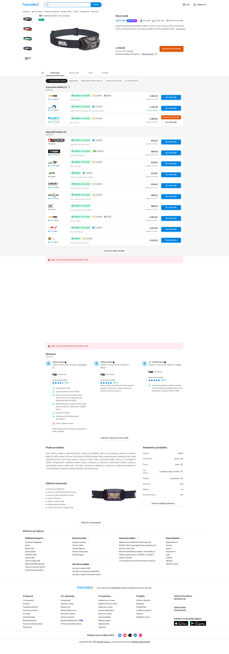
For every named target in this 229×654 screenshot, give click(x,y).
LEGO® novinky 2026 (32, 561)
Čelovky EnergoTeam (80, 552)
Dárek (109, 95)
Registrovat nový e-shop (107, 604)
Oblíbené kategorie (34, 538)
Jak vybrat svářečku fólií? (81, 568)
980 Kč (154, 195)
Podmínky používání (30, 607)
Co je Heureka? (28, 600)
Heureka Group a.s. (104, 642)
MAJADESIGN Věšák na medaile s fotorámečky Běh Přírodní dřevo (138, 552)
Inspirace (139, 614)
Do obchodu (171, 97)
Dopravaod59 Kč (152, 99)
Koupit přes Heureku (171, 117)
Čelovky (76, 12)
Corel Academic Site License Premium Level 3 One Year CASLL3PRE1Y (138, 561)
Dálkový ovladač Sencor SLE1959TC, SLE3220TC (136, 555)
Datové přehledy (104, 617)
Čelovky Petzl (85, 12)
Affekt (178, 365)
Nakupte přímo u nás (68, 610)
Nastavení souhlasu (68, 614)
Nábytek (169, 561)
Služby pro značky (105, 614)
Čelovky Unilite (77, 545)
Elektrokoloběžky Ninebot (34, 564)
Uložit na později (176, 21)
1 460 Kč (153, 119)
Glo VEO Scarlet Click (126, 548)
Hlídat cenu (159, 21)
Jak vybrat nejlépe (80, 564)
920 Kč (154, 162)
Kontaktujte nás (180, 598)
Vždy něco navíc (148, 54)
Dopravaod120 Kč (151, 155)
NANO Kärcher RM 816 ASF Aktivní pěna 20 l (135, 542)
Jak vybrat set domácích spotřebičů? (85, 571)
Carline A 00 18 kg (125, 558)
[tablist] (104, 73)
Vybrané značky (79, 538)
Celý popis (180, 29)
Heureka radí (65, 607)
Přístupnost (27, 627)
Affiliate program (104, 620)
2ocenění (99, 151)
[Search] (43, 73)
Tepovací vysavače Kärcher (35, 567)
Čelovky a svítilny (66, 12)
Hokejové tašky (31, 555)
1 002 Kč (153, 96)
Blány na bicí (29, 548)
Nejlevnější (73, 81)
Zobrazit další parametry (163, 503)
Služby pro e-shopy (105, 607)
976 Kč (154, 184)
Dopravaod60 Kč (152, 198)
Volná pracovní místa (30, 610)
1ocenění (98, 95)
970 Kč (154, 173)
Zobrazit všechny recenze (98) (114, 438)
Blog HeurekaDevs (30, 620)
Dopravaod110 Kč (151, 188)
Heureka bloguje (29, 617)
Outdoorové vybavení (51, 12)
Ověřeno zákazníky (143, 600)
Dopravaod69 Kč (152, 144)
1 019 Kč (153, 228)
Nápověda (102, 627)
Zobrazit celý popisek (91, 522)
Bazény (169, 548)
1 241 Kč (153, 107)
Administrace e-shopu (106, 600)
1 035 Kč (153, 240)
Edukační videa (103, 624)
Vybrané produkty (127, 538)
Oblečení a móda (172, 564)
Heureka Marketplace (106, 610)
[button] (55, 72)
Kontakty (26, 604)
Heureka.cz (26, 12)
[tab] (55, 73)
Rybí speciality (30, 552)
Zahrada (169, 558)
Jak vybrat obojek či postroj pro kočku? (86, 574)
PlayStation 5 (171, 552)
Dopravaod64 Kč (152, 231)
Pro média (26, 614)
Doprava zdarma (152, 110)
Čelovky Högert (78, 555)
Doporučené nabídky (58, 81)
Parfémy (169, 545)
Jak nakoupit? (66, 600)
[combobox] (67, 4)
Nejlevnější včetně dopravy (92, 81)
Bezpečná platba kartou (69, 620)
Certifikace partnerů (143, 610)
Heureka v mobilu (67, 604)
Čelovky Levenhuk (79, 542)
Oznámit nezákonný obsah (32, 624)
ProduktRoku (141, 607)
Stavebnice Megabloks (33, 542)
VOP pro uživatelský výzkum (71, 624)
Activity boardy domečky (34, 570)
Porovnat (146, 21)
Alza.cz (103, 367)
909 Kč (154, 151)
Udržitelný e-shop (143, 617)
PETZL (180, 453)
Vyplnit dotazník (180, 610)
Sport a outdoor (37, 12)
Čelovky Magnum (78, 548)
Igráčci (27, 545)
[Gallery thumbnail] (27, 19)
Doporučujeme (173, 538)
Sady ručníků (30, 558)
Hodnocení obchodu (114, 81)
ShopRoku (140, 604)
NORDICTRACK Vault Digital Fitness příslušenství (137, 545)
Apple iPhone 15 (172, 542)
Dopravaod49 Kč (152, 122)
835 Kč (154, 140)
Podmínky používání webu (140, 642)
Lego (168, 555)
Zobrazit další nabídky (114, 251)
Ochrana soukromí (67, 617)
